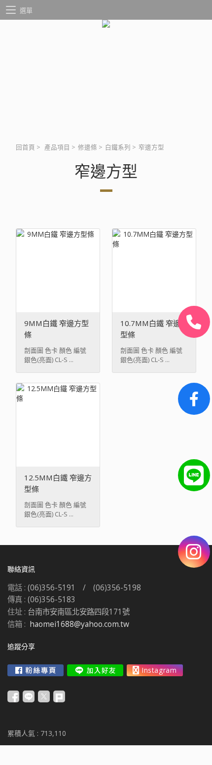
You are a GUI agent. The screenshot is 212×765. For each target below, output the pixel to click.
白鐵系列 (118, 147)
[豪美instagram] (194, 552)
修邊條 (87, 147)
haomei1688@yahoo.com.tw (79, 624)
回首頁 (25, 147)
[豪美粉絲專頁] (194, 399)
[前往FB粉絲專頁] (35, 670)
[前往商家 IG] (155, 670)
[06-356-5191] (194, 322)
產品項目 (57, 147)
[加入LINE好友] (95, 670)
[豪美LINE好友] (194, 475)
